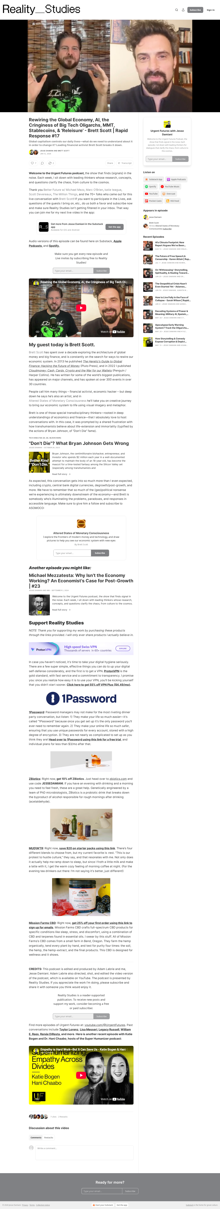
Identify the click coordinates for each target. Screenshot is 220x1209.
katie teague (113, 190)
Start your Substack (104, 1205)
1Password (36, 712)
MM (48, 590)
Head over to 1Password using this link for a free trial (85, 739)
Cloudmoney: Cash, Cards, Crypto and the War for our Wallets (70, 370)
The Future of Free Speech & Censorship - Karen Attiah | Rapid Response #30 (173, 258)
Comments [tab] (36, 1137)
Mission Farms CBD (42, 923)
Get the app (115, 226)
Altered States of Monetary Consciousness (57, 400)
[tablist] (42, 1138)
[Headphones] (22, 69)
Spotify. (54, 246)
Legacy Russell (109, 1029)
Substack (189, 1205)
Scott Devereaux (40, 194)
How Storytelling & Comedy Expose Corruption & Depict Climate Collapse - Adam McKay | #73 (172, 340)
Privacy (25, 1205)
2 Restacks (62, 1116)
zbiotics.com (118, 779)
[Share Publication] (183, 10)
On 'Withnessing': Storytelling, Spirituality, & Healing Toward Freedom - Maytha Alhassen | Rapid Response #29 (171, 271)
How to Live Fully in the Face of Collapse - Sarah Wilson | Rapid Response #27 (172, 299)
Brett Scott (63, 151)
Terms (32, 1205)
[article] (167, 246)
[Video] (22, 63)
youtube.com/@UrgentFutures (105, 1025)
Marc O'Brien (94, 190)
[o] (148, 245)
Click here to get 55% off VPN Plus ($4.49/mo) (98, 684)
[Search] (177, 10)
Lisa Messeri (88, 1029)
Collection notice (43, 1205)
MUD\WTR (36, 848)
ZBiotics (34, 779)
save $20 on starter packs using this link (87, 848)
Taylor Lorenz (68, 1029)
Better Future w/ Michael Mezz (64, 190)
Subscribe (195, 9)
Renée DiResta (50, 1034)
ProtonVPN (111, 671)
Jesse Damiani (46, 151)
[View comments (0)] (198, 66)
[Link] (24, 344)
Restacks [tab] (48, 1137)
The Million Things (65, 194)
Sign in (211, 9)
